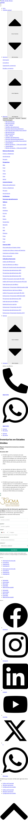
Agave (4, 205)
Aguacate (5, 224)
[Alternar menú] (0, 4)
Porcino (5, 213)
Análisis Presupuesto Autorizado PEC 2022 (13, 279)
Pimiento (5, 233)
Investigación (6, 566)
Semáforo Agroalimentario (12, 127)
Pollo (4, 216)
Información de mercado (9, 560)
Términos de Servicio (8, 785)
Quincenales (6, 582)
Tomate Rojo (6, 222)
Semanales (5, 580)
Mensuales (5, 584)
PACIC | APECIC (9, 125)
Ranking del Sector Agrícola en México (12, 290)
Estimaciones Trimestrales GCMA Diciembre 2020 (15, 287)
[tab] (5, 118)
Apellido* (2, 523)
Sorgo (4, 173)
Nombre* (2, 517)
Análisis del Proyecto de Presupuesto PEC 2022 (15, 281)
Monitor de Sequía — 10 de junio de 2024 (15, 144)
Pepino (4, 219)
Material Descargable (8, 587)
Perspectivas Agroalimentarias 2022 (12, 276)
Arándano (5, 210)
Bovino (4, 207)
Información (6, 60)
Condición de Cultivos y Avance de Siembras (14, 250)
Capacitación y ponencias (9, 65)
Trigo (4, 170)
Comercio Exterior (7, 182)
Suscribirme (14, 550)
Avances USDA (6, 244)
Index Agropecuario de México (10, 301)
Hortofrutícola (6, 156)
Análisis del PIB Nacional (9, 261)
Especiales (5, 585)
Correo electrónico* (4, 537)
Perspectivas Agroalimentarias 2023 (12, 273)
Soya (4, 176)
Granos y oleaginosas (8, 153)
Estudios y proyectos (8, 68)
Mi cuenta (5, 430)
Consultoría (6, 62)
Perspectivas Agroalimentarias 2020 (12, 298)
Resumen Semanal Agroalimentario (14, 129)
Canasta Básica (9, 142)
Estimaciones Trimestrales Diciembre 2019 (14, 313)
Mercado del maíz (9, 121)
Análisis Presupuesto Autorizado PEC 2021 (13, 293)
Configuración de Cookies (9, 787)
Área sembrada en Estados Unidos (11, 247)
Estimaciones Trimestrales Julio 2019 (12, 307)
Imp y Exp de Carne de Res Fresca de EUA (15, 130)
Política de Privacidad (8, 783)
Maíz (4, 165)
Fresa (4, 236)
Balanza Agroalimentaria (9, 185)
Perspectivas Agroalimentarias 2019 (12, 310)
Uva (4, 227)
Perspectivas (6, 162)
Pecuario (5, 159)
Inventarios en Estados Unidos (10, 253)
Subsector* (2, 543)
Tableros (5, 202)
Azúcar (4, 179)
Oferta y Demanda (7, 256)
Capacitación (6, 564)
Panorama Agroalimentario (10, 199)
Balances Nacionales (8, 151)
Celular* (2, 529)
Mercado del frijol (9, 123)
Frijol (4, 168)
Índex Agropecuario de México (10, 284)
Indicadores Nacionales (9, 259)
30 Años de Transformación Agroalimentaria (14, 267)
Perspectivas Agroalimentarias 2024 (12, 270)
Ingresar (5, 429)
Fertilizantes (6, 196)
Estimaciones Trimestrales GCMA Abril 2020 (14, 296)
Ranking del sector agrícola (10, 304)
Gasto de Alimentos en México (10, 264)
